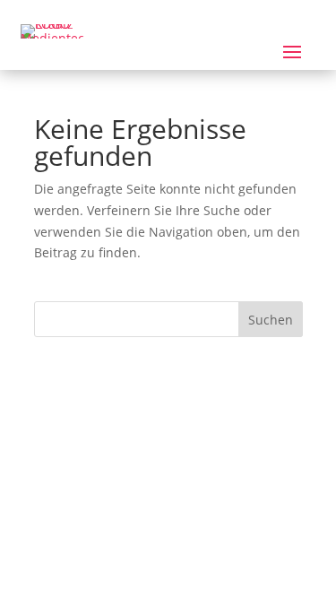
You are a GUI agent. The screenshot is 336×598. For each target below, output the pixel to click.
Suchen (270, 319)
